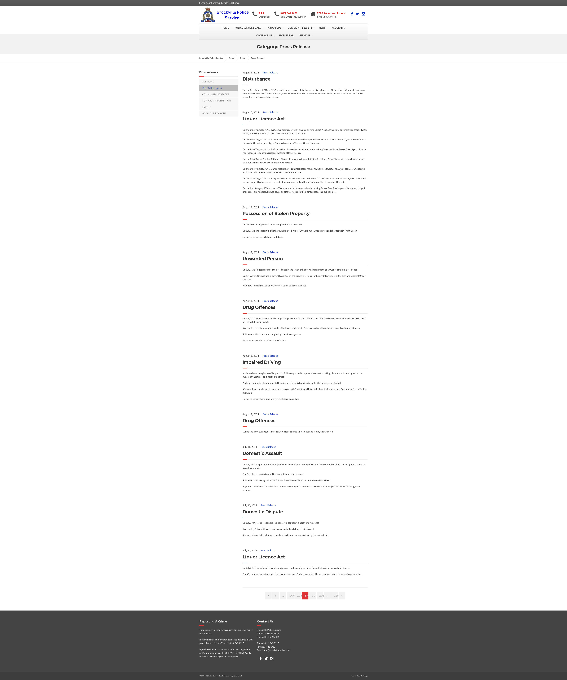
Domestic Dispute (263, 511)
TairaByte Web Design (359, 676)
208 (321, 595)
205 (299, 595)
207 (314, 595)
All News (208, 81)
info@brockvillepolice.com (277, 650)
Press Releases (212, 88)
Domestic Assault (262, 453)
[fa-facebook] (352, 14)
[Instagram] (271, 658)
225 (336, 595)
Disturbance (257, 79)
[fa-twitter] (357, 14)
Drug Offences (259, 307)
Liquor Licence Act (264, 119)
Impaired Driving (262, 362)
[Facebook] (260, 658)
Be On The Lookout (214, 113)
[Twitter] (266, 658)
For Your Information (216, 100)
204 (292, 595)
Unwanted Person (263, 258)
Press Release (270, 72)
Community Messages (215, 94)
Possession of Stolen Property (276, 213)
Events (206, 107)
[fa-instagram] (363, 14)
